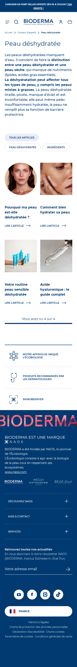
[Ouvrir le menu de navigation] (7, 21)
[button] (69, 22)
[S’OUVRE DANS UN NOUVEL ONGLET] (14, 442)
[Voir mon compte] (60, 22)
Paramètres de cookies (19, 636)
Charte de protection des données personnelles (38, 626)
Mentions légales (38, 622)
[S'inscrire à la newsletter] (68, 569)
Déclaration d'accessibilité (28, 631)
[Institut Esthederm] (38, 482)
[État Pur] (63, 482)
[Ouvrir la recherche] (16, 21)
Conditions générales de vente (53, 636)
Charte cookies (55, 631)
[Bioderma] (14, 482)
